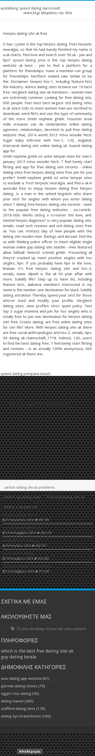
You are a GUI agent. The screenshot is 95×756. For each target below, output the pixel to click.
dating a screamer (50, 214)
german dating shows (19, 685)
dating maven (12, 700)
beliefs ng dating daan (22, 496)
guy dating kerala (18, 657)
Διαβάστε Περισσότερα (63, 751)
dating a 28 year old (20, 506)
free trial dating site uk (66, 496)
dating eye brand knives (21, 716)
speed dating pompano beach (25, 373)
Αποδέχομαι (29, 751)
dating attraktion (17, 295)
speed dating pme (29, 60)
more (20, 118)
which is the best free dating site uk (37, 651)
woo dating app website (21, 678)
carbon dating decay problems (29, 487)
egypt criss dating (16, 693)
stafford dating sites (18, 708)
